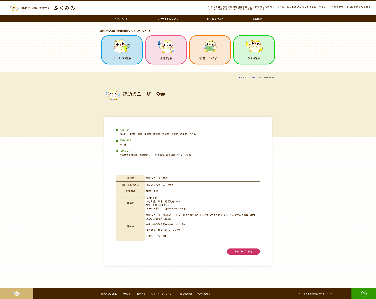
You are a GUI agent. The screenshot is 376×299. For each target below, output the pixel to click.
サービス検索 (121, 58)
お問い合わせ (204, 293)
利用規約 (127, 293)
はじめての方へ (215, 19)
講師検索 (254, 58)
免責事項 (141, 293)
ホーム (241, 78)
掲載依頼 (257, 19)
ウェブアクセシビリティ (162, 293)
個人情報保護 (186, 293)
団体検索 (166, 58)
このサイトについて (167, 19)
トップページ (121, 19)
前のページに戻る (243, 251)
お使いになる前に (109, 293)
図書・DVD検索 (210, 58)
